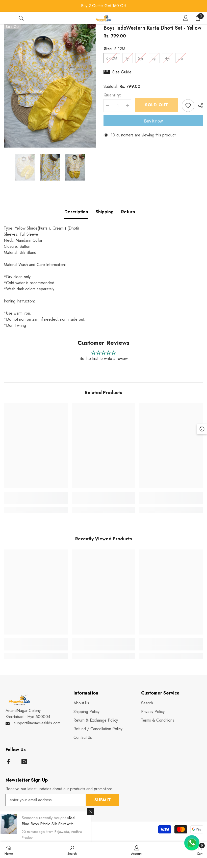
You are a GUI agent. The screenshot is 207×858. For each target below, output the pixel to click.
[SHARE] (198, 106)
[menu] (7, 18)
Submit (102, 800)
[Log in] (186, 18)
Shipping (105, 212)
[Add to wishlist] (188, 105)
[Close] (96, 811)
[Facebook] (8, 761)
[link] (36, 501)
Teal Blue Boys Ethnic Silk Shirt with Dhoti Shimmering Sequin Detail (54, 824)
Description (76, 212)
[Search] (21, 18)
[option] (103, 6)
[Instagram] (24, 761)
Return (128, 212)
